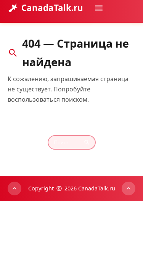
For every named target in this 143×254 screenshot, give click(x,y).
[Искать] (127, 30)
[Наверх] (14, 188)
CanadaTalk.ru (52, 8)
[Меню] (99, 8)
